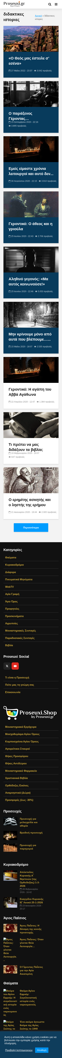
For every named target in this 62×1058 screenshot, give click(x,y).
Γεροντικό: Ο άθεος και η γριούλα (30, 226)
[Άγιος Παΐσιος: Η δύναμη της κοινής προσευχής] (10, 927)
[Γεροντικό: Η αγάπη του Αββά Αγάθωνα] (31, 369)
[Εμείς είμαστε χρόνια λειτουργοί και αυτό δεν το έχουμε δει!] (31, 148)
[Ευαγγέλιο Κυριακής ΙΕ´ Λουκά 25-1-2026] (10, 902)
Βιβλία (9, 645)
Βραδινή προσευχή (31, 832)
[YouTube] (15, 666)
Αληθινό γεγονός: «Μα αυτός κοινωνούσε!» (28, 281)
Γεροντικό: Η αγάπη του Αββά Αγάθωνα (30, 392)
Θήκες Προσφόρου (16, 756)
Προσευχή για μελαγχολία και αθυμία (29, 822)
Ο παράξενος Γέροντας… (20, 116)
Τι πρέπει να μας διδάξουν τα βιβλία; (26, 447)
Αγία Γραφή (12, 594)
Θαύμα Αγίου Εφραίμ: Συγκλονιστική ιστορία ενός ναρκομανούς (28, 997)
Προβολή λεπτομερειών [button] (19, 1050)
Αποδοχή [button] (41, 1050)
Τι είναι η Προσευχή (17, 677)
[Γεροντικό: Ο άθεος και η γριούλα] (31, 204)
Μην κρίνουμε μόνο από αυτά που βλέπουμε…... (30, 336)
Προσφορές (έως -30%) (19, 799)
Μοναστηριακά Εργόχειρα (20, 726)
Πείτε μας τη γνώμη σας (19, 684)
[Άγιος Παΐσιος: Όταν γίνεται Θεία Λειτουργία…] (10, 949)
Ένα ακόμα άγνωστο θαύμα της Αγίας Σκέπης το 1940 (32, 1025)
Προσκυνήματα (14, 616)
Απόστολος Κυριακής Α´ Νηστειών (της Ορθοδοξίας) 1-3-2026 (30, 879)
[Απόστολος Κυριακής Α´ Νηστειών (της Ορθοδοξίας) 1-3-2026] (10, 875)
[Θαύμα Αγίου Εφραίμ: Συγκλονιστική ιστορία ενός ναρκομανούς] (10, 1002)
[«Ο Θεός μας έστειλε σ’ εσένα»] (31, 38)
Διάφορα (10, 572)
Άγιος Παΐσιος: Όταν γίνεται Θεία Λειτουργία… (32, 943)
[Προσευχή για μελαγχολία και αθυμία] (10, 821)
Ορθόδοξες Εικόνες (17, 785)
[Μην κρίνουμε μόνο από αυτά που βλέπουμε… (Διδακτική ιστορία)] (31, 314)
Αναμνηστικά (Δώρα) (17, 792)
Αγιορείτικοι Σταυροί (17, 748)
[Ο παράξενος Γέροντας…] (31, 93)
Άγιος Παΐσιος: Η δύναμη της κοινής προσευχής (31, 929)
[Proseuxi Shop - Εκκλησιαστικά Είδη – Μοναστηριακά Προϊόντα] (30, 712)
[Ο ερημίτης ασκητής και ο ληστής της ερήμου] (31, 480)
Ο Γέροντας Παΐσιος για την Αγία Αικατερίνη (31, 970)
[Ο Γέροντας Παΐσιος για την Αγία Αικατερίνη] (10, 969)
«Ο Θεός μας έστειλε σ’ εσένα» (29, 61)
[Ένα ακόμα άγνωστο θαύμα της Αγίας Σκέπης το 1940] (10, 1026)
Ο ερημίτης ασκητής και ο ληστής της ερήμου (30, 502)
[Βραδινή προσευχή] (10, 835)
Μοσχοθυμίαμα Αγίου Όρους (22, 734)
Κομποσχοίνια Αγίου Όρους (22, 741)
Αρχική (38, 16)
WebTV (9, 586)
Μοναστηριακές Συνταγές (20, 630)
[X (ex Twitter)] (7, 666)
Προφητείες (12, 608)
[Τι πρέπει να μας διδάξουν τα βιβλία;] (31, 424)
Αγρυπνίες (11, 623)
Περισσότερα (31, 527)
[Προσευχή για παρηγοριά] (10, 847)
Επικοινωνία (12, 692)
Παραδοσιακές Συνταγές (20, 638)
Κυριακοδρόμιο (14, 564)
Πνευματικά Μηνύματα (18, 579)
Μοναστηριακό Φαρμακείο (21, 770)
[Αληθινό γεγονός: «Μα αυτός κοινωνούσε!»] (31, 259)
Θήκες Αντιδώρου (16, 763)
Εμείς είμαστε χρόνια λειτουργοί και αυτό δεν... (31, 171)
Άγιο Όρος (11, 601)
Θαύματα (10, 557)
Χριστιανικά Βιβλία (16, 778)
